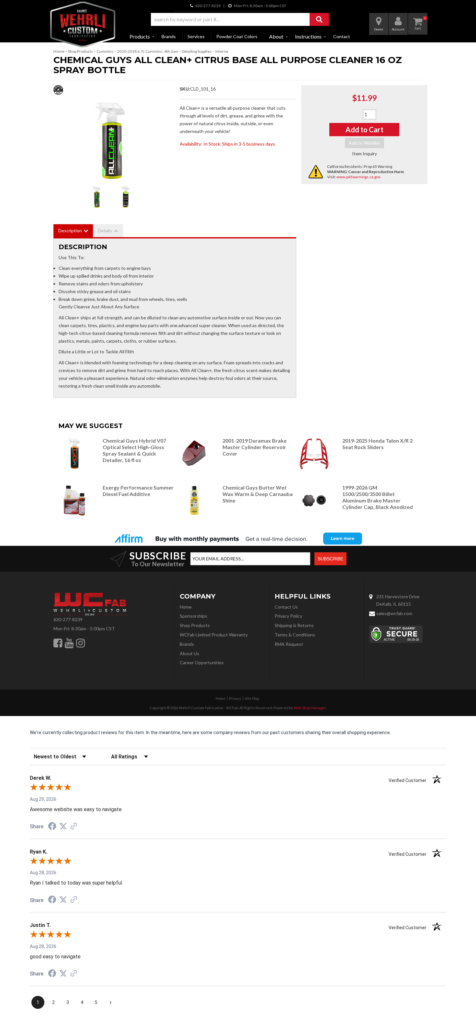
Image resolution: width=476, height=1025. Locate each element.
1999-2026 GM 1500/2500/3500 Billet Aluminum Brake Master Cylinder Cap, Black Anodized (377, 497)
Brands (169, 36)
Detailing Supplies (197, 51)
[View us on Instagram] (80, 643)
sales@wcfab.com (394, 613)
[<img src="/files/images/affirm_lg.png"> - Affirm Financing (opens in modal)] (238, 538)
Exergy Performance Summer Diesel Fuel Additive (138, 490)
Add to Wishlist (364, 143)
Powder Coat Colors (236, 36)
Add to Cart (364, 129)
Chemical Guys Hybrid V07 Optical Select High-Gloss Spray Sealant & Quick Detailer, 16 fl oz (134, 450)
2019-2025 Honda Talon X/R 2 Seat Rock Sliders (377, 443)
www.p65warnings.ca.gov (358, 176)
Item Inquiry (364, 153)
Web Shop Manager (310, 708)
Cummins (105, 51)
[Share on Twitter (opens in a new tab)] (63, 826)
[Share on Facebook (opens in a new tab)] (52, 827)
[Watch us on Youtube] (69, 643)
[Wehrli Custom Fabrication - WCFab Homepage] (83, 24)
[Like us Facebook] (57, 643)
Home (58, 51)
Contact (341, 36)
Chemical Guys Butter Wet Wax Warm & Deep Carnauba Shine (257, 493)
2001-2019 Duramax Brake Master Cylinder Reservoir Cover (254, 447)
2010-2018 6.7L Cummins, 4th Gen (147, 51)
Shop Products (80, 51)
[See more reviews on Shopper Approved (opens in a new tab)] (73, 826)
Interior (222, 51)
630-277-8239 (68, 619)
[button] (240, 19)
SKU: (185, 89)
